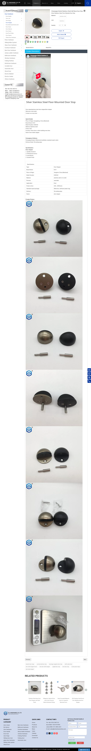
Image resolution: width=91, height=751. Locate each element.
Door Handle (8, 16)
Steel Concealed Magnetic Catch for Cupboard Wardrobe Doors (59, 700)
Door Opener (9, 35)
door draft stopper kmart (31, 666)
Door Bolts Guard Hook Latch (12, 24)
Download (34, 735)
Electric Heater (9, 76)
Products (36, 3)
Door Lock (8, 18)
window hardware (22, 733)
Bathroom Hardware (10, 55)
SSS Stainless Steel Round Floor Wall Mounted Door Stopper (74, 700)
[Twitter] (49, 733)
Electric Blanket (9, 74)
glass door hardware (9, 740)
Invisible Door (8, 66)
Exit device (6, 727)
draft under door (68, 664)
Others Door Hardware (11, 37)
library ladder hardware (24, 731)
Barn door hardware (23, 725)
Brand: (47, 47)
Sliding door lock (8, 738)
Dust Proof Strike (10, 33)
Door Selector (9, 29)
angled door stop (56, 666)
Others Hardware (9, 79)
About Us (44, 3)
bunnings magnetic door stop (55, 664)
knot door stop (66, 666)
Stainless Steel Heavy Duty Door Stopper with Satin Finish (31, 700)
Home (28, 3)
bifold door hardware (10, 63)
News (52, 3)
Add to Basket (60, 34)
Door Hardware (9, 14)
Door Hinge (8, 20)
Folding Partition (9, 60)
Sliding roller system (9, 742)
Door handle (7, 731)
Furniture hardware (23, 729)
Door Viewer (8, 31)
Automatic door (22, 740)
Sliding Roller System (11, 42)
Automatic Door (9, 68)
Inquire (60, 30)
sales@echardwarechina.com (58, 729)
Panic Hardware (9, 40)
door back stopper (30, 669)
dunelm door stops (30, 664)
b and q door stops (76, 666)
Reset (80, 742)
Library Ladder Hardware (11, 53)
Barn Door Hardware (10, 50)
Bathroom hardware (23, 727)
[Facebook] (47, 733)
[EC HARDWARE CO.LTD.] (13, 713)
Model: (27, 47)
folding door (21, 738)
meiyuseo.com (66, 749)
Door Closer (8, 26)
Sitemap (54, 749)
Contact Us (35, 737)
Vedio (33, 731)
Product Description (32, 51)
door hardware (7, 729)
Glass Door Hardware (11, 45)
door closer (7, 725)
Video (58, 3)
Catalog (66, 3)
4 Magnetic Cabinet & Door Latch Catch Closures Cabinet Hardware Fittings (45, 700)
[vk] (57, 733)
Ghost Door (8, 71)
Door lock (6, 733)
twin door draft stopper (45, 666)
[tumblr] (54, 733)
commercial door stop (42, 664)
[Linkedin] (52, 733)
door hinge (6, 736)
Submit (72, 742)
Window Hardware (10, 58)
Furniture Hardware (10, 47)
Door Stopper (9, 22)
